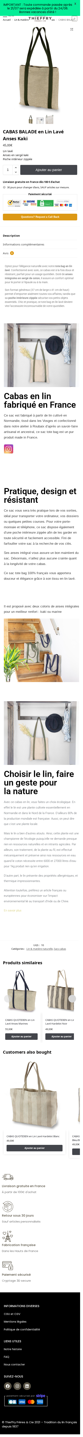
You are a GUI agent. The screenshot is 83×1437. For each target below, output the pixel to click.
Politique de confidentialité (22, 1329)
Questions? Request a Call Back (40, 217)
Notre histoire (13, 1349)
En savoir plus (12, 910)
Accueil (7, 19)
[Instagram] (17, 1386)
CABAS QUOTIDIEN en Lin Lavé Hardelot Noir (60, 1021)
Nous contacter (14, 1364)
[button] (74, 18)
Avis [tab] (8, 253)
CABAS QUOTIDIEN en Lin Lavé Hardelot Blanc (33, 1136)
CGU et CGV (12, 1314)
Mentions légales (15, 1322)
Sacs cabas (60, 948)
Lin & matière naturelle (26, 19)
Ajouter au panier (49, 170)
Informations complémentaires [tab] (23, 244)
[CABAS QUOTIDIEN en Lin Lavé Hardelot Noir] (61, 991)
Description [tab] (11, 235)
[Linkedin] (27, 1386)
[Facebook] (8, 1386)
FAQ (6, 1357)
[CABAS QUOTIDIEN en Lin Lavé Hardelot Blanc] (34, 1095)
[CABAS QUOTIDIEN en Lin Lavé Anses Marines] (21, 991)
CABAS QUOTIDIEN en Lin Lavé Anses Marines (20, 1021)
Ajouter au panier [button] (21, 1036)
